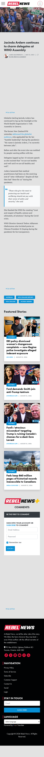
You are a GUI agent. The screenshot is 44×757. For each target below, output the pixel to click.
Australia (9, 297)
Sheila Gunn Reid (12, 485)
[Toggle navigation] (3, 3)
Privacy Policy (9, 667)
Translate (20, 725)
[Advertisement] (22, 89)
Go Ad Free (11, 112)
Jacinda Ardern (26, 301)
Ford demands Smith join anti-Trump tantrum (20, 390)
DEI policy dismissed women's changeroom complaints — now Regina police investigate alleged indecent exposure (21, 347)
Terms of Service (10, 671)
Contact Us (8, 684)
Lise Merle (9, 357)
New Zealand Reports (25, 297)
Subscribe (7, 676)
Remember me (15, 542)
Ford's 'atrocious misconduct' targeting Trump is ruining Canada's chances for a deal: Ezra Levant (21, 433)
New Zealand (10, 301)
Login (6, 692)
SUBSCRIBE (11, 525)
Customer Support (10, 680)
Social (6, 688)
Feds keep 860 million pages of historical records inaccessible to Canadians (21, 478)
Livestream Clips (11, 396)
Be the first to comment (17, 57)
